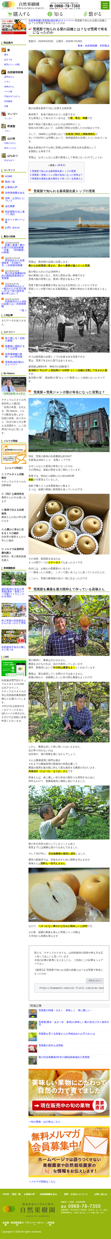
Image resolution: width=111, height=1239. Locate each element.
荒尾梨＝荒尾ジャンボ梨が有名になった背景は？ (56, 175)
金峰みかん (9, 86)
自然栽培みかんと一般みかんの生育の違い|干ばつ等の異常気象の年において (13, 290)
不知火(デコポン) (12, 96)
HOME (8, 176)
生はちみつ (9, 160)
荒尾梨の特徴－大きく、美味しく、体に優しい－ (66, 1010)
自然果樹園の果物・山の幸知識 (13, 355)
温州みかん (9, 77)
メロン (7, 131)
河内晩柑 (8, 101)
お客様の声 (11, 187)
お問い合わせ (12, 227)
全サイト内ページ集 (15, 220)
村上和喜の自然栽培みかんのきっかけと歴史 (13, 621)
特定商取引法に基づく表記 (15, 213)
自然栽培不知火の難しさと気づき (13, 648)
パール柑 (8, 91)
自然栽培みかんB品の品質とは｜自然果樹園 (13, 304)
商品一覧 (10, 181)
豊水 (6, 54)
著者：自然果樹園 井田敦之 (94, 45)
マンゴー (8, 118)
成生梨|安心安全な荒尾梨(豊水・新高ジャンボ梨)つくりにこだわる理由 (12, 593)
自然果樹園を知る (15, 192)
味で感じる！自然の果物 (15, 339)
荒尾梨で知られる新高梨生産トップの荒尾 (53, 171)
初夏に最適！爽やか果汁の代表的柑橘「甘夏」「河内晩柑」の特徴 (13, 249)
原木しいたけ (10, 148)
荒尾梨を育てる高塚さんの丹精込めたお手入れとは (67, 1033)
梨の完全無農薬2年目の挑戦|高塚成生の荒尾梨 (64, 1057)
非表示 (61, 165)
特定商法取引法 (17, 1223)
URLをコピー (95, 980)
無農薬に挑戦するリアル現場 (15, 347)
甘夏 (6, 106)
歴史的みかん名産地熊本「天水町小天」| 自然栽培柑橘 (13, 263)
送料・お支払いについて (15, 199)
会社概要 (10, 206)
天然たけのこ (10, 143)
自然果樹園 (34, 20)
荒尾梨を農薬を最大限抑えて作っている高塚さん (56, 178)
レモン (7, 81)
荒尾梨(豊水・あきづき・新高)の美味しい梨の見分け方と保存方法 (74, 1023)
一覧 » (22, 310)
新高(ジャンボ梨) (12, 64)
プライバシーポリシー (34, 1223)
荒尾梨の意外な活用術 (51, 1045)
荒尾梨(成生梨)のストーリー (57, 20)
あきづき (8, 59)
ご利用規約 (50, 1223)
